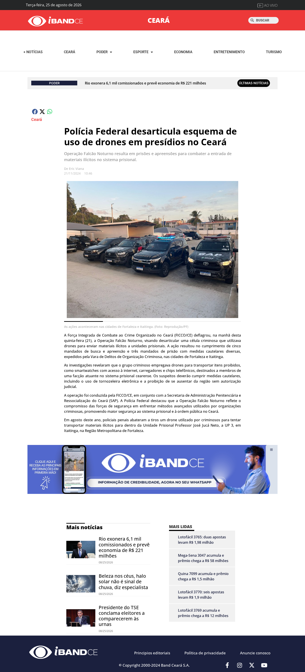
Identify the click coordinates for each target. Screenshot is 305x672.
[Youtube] (264, 665)
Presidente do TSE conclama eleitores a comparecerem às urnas (122, 616)
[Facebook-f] (227, 665)
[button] (35, 111)
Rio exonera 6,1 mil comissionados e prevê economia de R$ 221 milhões (145, 83)
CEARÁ (159, 20)
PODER (102, 52)
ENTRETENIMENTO (229, 52)
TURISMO (274, 52)
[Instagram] (239, 665)
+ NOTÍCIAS (33, 52)
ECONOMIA (183, 52)
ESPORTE (140, 52)
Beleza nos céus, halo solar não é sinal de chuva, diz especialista (123, 581)
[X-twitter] (251, 665)
